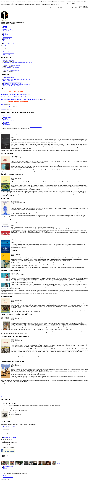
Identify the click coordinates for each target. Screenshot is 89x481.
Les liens (5, 39)
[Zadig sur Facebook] (8, 452)
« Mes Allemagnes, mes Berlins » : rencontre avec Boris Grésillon (17, 62)
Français (5, 27)
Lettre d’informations (8, 35)
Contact (5, 40)
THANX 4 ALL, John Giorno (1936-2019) (12, 85)
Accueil (5, 33)
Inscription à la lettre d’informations (11, 426)
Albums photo (6, 38)
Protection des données (8, 30)
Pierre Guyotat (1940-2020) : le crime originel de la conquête (16, 84)
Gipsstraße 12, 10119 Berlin (9, 437)
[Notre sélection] (4, 45)
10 (1, 396)
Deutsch (5, 26)
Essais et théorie (6, 124)
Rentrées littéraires (7, 115)
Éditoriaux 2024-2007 (8, 80)
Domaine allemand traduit (9, 121)
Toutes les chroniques (9, 77)
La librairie (5, 34)
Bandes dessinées (7, 117)
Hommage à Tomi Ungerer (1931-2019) (12, 83)
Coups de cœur (6, 54)
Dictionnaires (6, 122)
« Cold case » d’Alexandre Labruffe (11, 70)
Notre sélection (8, 43)
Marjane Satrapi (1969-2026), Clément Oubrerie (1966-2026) (16, 79)
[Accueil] (4, 21)
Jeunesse (5, 118)
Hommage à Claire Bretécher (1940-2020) (12, 82)
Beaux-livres (6, 119)
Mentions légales (7, 29)
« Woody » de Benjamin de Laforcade (11, 65)
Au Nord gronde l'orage (8, 60)
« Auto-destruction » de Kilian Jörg (11, 67)
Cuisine (5, 123)
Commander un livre (7, 37)
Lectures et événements (8, 53)
